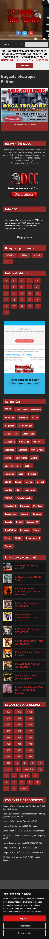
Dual (8, 262)
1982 (18, 744)
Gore (21, 474)
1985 (8, 750)
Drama (34, 458)
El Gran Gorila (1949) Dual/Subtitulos (27, 831)
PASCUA (8, 498)
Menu (6, 44)
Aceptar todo (24, 918)
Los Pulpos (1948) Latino (24, 124)
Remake (24, 514)
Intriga (18, 482)
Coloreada (9, 450)
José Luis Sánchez (11, 821)
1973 (8, 737)
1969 (29, 725)
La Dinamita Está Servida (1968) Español (29, 642)
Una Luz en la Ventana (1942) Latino (28, 665)
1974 (18, 737)
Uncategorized (33, 538)
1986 (18, 750)
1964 (8, 718)
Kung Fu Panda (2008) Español (27, 654)
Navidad (8, 490)
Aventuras (23, 418)
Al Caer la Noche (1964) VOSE (28, 578)
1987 (29, 750)
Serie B (19, 522)
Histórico (31, 474)
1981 (8, 744)
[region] (24, 914)
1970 (8, 731)
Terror (8, 538)
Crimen (8, 458)
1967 (8, 725)
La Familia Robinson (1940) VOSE (26, 604)
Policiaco (24, 506)
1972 (29, 731)
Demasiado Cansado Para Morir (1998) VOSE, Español (29, 689)
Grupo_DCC (8, 806)
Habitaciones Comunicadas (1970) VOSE (26, 617)
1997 (29, 757)
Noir (18, 490)
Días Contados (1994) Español (24, 826)
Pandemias (30, 490)
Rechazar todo (24, 933)
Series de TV (33, 522)
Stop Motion (10, 530)
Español (10, 255)
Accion (8, 409)
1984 (29, 744)
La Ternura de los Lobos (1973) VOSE (28, 631)
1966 (29, 718)
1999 (8, 763)
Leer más (24, 66)
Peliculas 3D (10, 506)
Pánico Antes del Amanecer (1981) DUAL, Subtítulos (28, 591)
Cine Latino (10, 442)
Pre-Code (37, 506)
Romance (37, 514)
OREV (5, 857)
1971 (18, 731)
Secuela (8, 522)
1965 (18, 718)
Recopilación (10, 514)
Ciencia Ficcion (12, 434)
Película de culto (24, 498)
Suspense (24, 530)
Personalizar (24, 926)
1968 (18, 725)
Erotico (28, 466)
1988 (8, 757)
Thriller (18, 538)
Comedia (23, 450)
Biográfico (9, 426)
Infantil (8, 482)
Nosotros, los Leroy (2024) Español (26, 677)
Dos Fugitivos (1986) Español (26, 567)
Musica (29, 482)
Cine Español (29, 434)
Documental (21, 458)
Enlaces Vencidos (13, 466)
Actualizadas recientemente (28, 410)
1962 (29, 712)
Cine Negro (38, 442)
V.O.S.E (37, 255)
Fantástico (9, 474)
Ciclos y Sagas (25, 426)
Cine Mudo (24, 442)
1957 (8, 712)
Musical (40, 482)
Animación (9, 418)
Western (8, 546)
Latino (24, 255)
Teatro (36, 530)
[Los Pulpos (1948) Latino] (24, 105)
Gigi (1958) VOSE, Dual (27, 848)
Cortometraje (37, 450)
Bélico (35, 418)
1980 (29, 737)
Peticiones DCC (30, 821)
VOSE (23, 789)
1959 (18, 712)
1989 (18, 757)
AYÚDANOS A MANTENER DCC (30, 852)
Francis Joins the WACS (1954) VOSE (25, 843)
